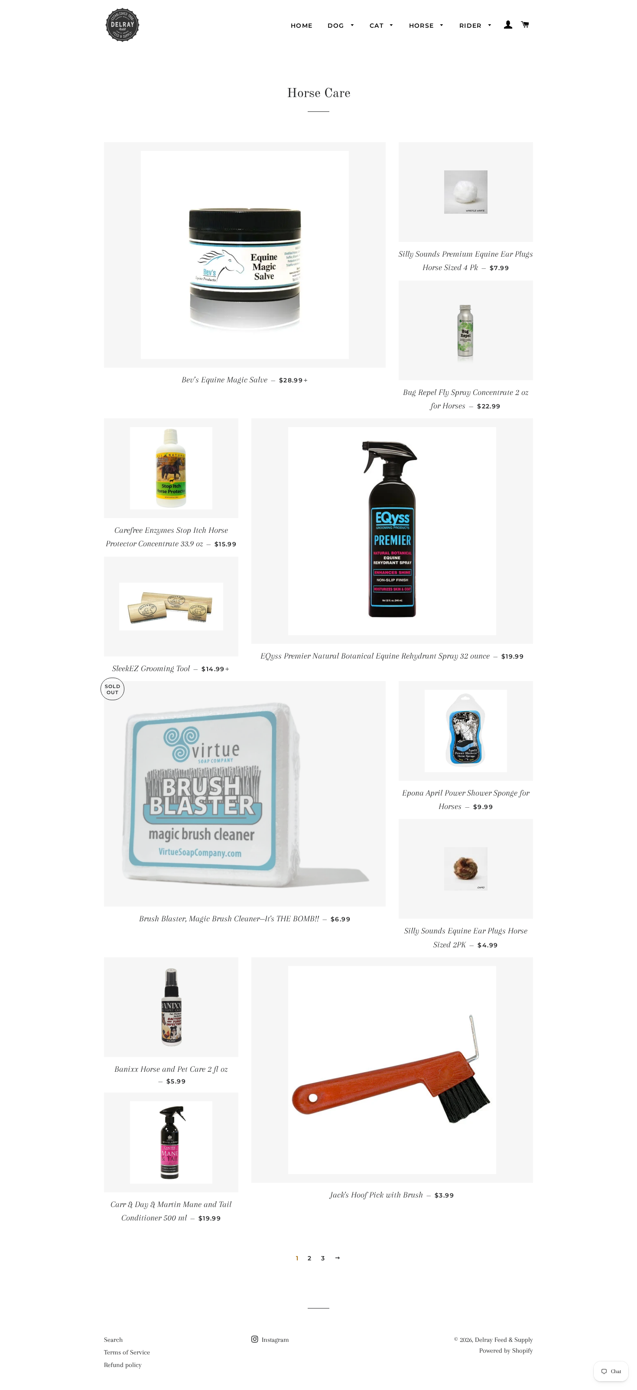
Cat (378, 25)
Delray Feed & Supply (504, 1340)
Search (113, 1340)
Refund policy (123, 1365)
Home (302, 25)
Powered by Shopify (506, 1350)
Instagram (274, 1340)
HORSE (422, 25)
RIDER (471, 25)
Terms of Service (127, 1352)
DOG (337, 25)
